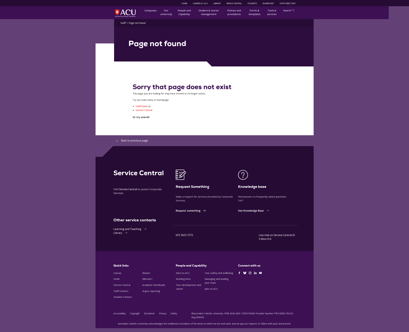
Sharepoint (268, 3)
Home (184, 3)
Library (117, 233)
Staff (123, 22)
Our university (166, 12)
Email (116, 278)
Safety (173, 313)
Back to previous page (134, 140)
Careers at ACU (200, 3)
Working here (183, 278)
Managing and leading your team (216, 280)
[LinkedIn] (255, 273)
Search (287, 10)
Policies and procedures (234, 12)
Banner (146, 273)
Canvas (117, 273)
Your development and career (188, 286)
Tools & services (272, 12)
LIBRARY (217, 3)
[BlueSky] (244, 273)
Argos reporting (151, 291)
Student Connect (123, 296)
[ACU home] (125, 13)
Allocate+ (147, 278)
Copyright (135, 313)
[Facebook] (239, 273)
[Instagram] (250, 273)
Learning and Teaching (127, 229)
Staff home (142, 106)
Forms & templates (254, 12)
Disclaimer (149, 313)
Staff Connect (121, 291)
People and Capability (184, 12)
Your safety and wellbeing (219, 273)
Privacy (162, 313)
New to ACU (182, 273)
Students (252, 3)
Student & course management (209, 12)
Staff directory (288, 3)
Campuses (150, 10)
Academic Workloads (153, 284)
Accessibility (119, 313)
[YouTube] (260, 273)
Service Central (234, 3)
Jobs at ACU (211, 288)
